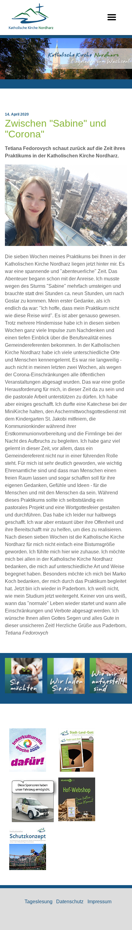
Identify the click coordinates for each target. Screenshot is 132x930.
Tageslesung (38, 901)
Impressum (99, 901)
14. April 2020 (17, 114)
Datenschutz (69, 901)
